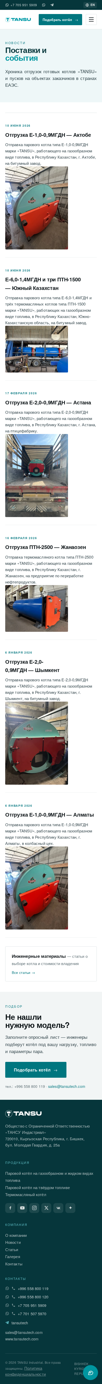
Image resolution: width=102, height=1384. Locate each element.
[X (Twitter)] (46, 1208)
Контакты (13, 1263)
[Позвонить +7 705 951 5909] (13, 1305)
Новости (13, 1242)
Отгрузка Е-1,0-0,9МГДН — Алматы (49, 814)
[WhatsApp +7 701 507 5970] (44, 5)
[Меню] (91, 19)
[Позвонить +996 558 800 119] (13, 1288)
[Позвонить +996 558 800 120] (13, 1297)
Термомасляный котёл (25, 1194)
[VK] (58, 1208)
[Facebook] (10, 1208)
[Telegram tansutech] (52, 5)
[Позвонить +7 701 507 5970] (13, 1313)
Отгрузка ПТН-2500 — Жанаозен (45, 547)
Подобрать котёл (60, 19)
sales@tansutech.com (66, 1086)
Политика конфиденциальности (25, 1371)
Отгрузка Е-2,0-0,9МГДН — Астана (48, 402)
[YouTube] (22, 1208)
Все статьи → (23, 972)
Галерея (12, 1256)
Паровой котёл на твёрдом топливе (37, 1187)
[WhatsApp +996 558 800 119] (7, 1288)
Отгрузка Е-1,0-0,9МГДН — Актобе (48, 134)
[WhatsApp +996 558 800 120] (7, 1297)
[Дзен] (70, 1208)
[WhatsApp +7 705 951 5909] (7, 5)
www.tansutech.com (21, 1338)
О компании (16, 1235)
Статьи (11, 1249)
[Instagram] (34, 1208)
